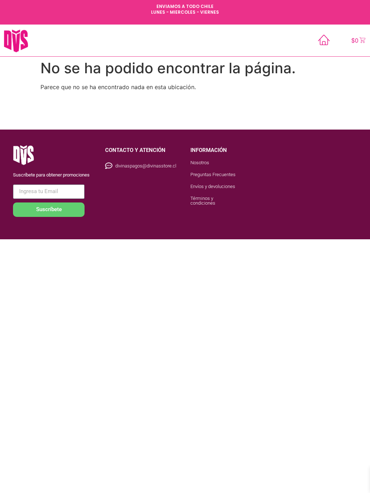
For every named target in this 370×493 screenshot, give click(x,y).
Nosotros (199, 162)
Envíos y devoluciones (212, 186)
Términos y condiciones (202, 201)
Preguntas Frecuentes (213, 174)
